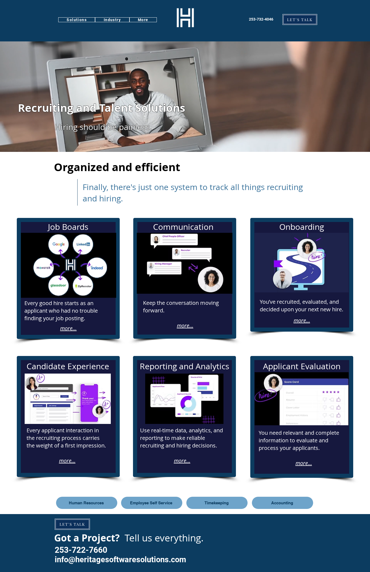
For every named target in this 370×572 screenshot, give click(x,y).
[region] (68, 278)
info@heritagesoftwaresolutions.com (120, 559)
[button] (76, 19)
